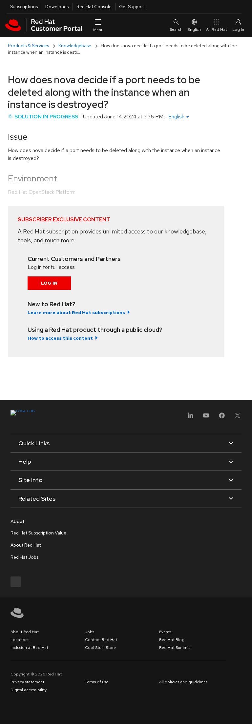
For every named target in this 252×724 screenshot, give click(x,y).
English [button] (177, 116)
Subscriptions (24, 7)
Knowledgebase (74, 46)
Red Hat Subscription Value (38, 533)
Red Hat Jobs (24, 557)
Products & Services (28, 46)
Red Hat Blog (171, 639)
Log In (49, 283)
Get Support (132, 7)
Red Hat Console (94, 7)
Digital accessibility (28, 690)
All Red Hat (216, 29)
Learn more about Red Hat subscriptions (76, 312)
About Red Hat (25, 545)
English (194, 29)
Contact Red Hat (101, 639)
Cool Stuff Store (100, 647)
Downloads (57, 7)
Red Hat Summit (174, 647)
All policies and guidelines (183, 682)
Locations (19, 639)
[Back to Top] (245, 712)
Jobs (89, 631)
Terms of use (96, 682)
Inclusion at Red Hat (29, 647)
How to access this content (60, 338)
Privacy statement (27, 682)
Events (165, 631)
